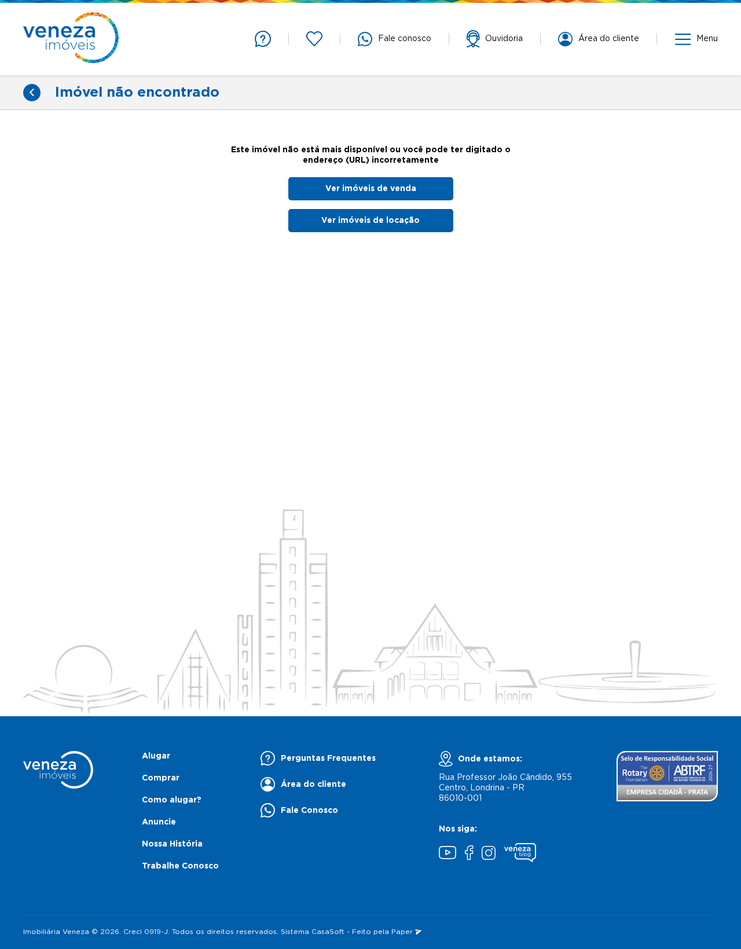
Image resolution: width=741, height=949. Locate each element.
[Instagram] (489, 854)
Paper (403, 932)
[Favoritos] (314, 38)
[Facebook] (469, 854)
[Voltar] (32, 92)
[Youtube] (447, 854)
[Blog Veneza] (520, 854)
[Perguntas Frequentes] (263, 39)
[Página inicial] (71, 39)
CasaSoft (327, 932)
